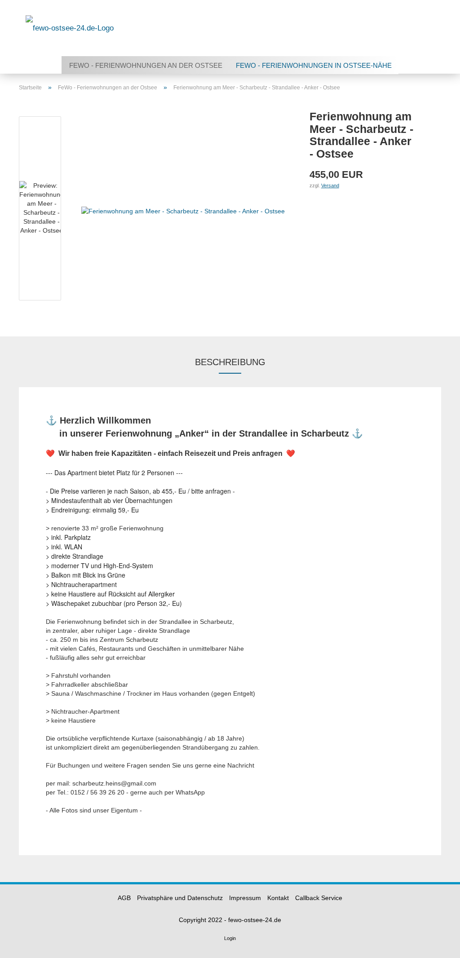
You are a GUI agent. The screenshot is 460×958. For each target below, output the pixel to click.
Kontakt (278, 897)
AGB (124, 897)
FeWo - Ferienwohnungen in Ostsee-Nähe (314, 65)
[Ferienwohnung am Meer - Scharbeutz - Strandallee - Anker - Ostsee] (183, 210)
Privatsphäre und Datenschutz (180, 897)
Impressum (245, 897)
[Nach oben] (435, 944)
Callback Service (318, 897)
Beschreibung (230, 362)
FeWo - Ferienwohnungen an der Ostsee (145, 65)
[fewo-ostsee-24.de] (69, 28)
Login (230, 938)
